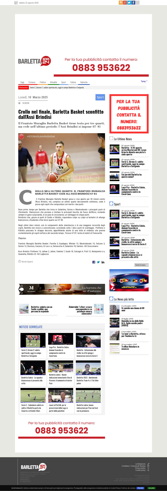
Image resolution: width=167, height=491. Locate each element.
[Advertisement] (83, 33)
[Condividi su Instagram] (103, 263)
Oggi (22, 82)
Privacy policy (140, 468)
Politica (43, 82)
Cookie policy (140, 470)
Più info (140, 488)
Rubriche (84, 82)
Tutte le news (140, 265)
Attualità (53, 82)
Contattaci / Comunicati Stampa (133, 466)
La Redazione (140, 464)
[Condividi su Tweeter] (98, 263)
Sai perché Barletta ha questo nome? (44, 87)
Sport (63, 82)
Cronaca (32, 82)
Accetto (151, 488)
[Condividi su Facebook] (94, 263)
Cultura (73, 82)
